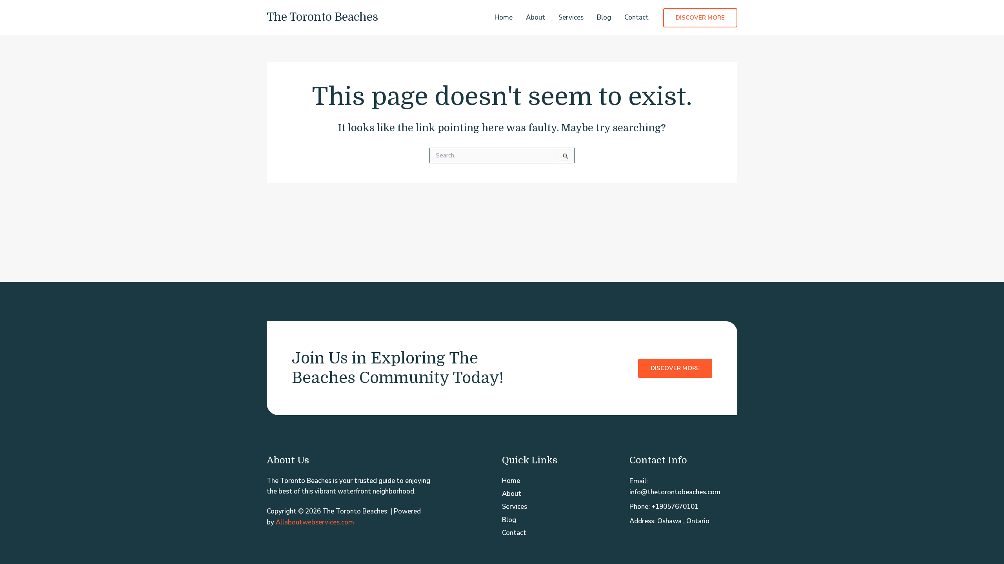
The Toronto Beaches (322, 17)
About (535, 17)
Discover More (675, 368)
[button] (700, 17)
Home (504, 17)
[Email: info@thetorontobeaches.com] (683, 486)
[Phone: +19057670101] (663, 506)
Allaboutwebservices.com (315, 522)
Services (571, 17)
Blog (604, 17)
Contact (636, 17)
